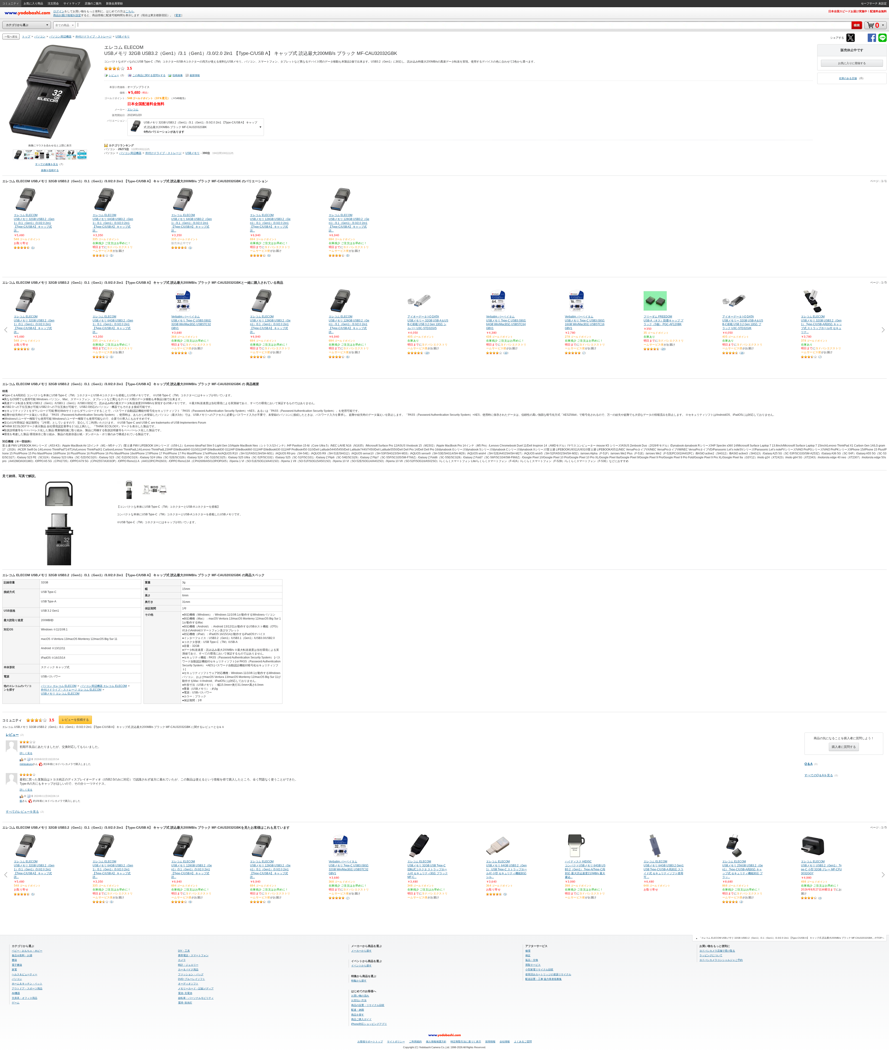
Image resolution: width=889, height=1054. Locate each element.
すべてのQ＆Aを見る (818, 775)
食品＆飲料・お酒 (22, 955)
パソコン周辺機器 (130, 153)
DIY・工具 (184, 950)
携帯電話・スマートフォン (193, 955)
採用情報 (490, 1041)
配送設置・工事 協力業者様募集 (543, 979)
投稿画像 (177, 75)
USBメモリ (192, 153)
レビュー (114, 75)
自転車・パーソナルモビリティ (196, 998)
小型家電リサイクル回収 (539, 969)
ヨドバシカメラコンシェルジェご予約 (721, 960)
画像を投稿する (50, 170)
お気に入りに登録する (852, 63)
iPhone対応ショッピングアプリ (369, 1024)
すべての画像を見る (46, 164)
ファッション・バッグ (190, 974)
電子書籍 (17, 964)
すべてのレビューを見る (22, 811)
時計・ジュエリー (188, 964)
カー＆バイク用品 (188, 969)
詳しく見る (26, 753)
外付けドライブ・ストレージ (163, 153)
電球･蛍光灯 (185, 1002)
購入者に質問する (844, 747)
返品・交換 (531, 960)
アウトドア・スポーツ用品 (27, 988)
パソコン (109, 149)
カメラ (182, 960)
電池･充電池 (185, 993)
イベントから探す (361, 965)
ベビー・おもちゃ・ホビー (27, 950)
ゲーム (15, 1002)
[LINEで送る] (882, 41)
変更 (178, 15)
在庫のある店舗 (848, 78)
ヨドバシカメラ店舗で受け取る (717, 950)
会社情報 (505, 1041)
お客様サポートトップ (370, 1041)
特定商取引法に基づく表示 (466, 1041)
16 (742, 352)
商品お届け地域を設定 (67, 15)
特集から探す (358, 980)
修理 (527, 950)
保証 (527, 955)
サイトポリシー (396, 1041)
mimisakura (26, 764)
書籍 (14, 960)
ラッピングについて (710, 955)
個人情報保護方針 (436, 1041)
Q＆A (808, 764)
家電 (14, 969)
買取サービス (533, 964)
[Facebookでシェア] (872, 41)
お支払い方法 (358, 1000)
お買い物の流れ (360, 995)
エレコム (132, 109)
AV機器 (16, 993)
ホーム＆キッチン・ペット (27, 983)
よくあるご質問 (523, 1041)
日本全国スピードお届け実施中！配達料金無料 (857, 11)
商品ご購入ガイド (361, 1019)
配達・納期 (357, 1009)
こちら (129, 11)
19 (427, 352)
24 (663, 348)
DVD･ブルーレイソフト (191, 979)
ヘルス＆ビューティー (24, 974)
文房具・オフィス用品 (24, 998)
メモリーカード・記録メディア (196, 988)
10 (505, 352)
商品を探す (357, 1014)
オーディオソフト (188, 983)
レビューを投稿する (75, 719)
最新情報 (195, 75)
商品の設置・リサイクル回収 (367, 1005)
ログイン (58, 11)
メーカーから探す (361, 950)
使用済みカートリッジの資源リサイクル (548, 974)
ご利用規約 (415, 1041)
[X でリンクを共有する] (850, 41)
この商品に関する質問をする (149, 75)
